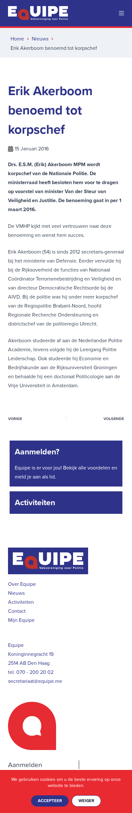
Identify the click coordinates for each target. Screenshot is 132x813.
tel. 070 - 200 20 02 (31, 672)
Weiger (86, 801)
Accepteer (50, 801)
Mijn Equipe (21, 620)
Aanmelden (25, 765)
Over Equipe (22, 584)
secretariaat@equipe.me (35, 681)
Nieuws (16, 593)
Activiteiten (35, 502)
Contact (17, 611)
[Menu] (121, 13)
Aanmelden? (37, 452)
